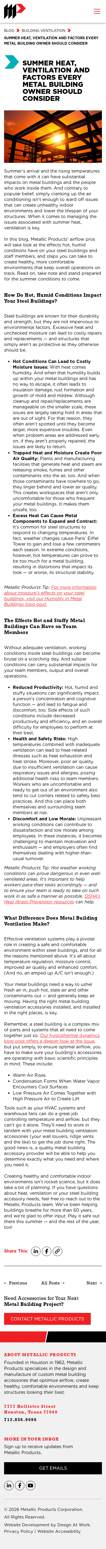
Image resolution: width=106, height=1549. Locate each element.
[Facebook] (19, 1485)
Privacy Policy (18, 1531)
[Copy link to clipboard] (57, 1251)
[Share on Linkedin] (35, 1251)
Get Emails (53, 1468)
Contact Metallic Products (47, 1319)
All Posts (50, 1284)
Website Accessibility (59, 1531)
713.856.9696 (20, 1420)
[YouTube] (30, 1485)
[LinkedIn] (9, 1485)
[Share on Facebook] (46, 1251)
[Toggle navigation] (97, 11)
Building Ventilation (43, 31)
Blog (9, 31)
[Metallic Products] (15, 11)
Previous (18, 1284)
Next (92, 1284)
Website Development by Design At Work (47, 1524)
